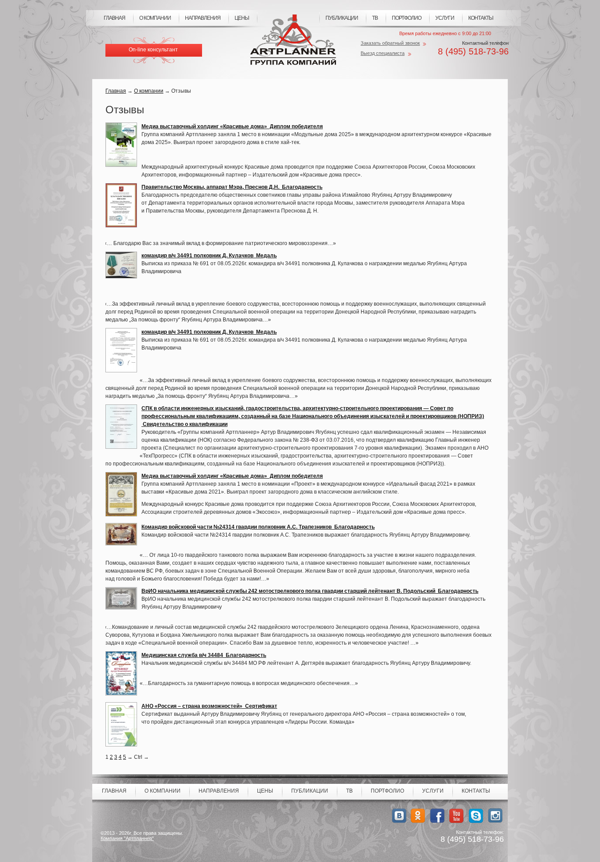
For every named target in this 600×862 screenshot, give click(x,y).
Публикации (341, 18)
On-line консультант (153, 50)
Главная (114, 18)
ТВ (375, 18)
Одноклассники (418, 815)
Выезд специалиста (383, 53)
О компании (155, 18)
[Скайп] (476, 815)
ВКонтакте (398, 815)
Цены (242, 18)
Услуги (444, 18)
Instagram (495, 815)
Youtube (456, 815)
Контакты (480, 18)
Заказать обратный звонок (390, 43)
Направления (202, 18)
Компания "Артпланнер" (127, 838)
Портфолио (406, 18)
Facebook (437, 815)
